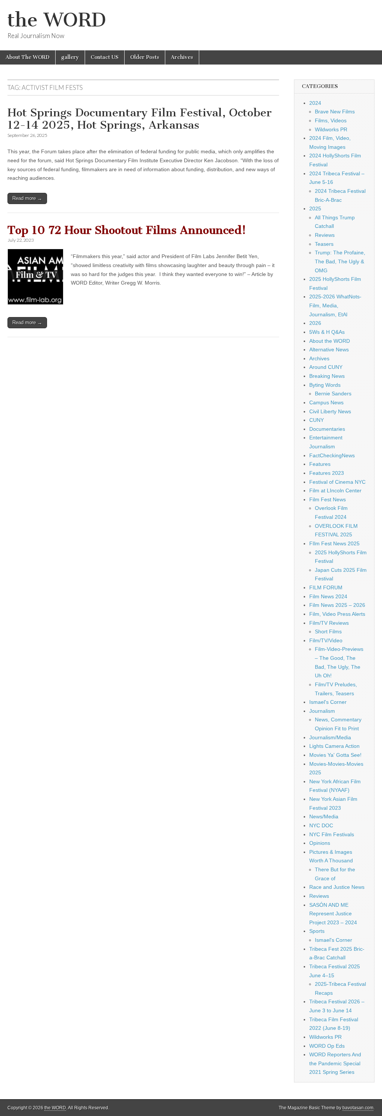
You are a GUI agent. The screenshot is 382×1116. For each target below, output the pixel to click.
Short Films (328, 631)
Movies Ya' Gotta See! (335, 755)
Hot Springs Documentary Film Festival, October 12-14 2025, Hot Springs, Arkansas (139, 119)
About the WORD (329, 341)
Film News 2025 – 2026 (337, 605)
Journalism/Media (330, 737)
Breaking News (327, 376)
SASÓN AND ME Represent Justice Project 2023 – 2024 (333, 913)
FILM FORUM (325, 587)
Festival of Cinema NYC (337, 482)
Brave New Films (335, 112)
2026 (315, 323)
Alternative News (329, 349)
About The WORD (28, 57)
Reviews (325, 235)
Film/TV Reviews (329, 623)
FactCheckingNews (332, 455)
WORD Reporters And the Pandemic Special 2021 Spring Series (335, 1063)
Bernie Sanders (333, 393)
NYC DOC (321, 825)
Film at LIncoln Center (335, 490)
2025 (315, 208)
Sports (317, 931)
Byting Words (325, 385)
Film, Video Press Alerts (337, 614)
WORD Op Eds (327, 1046)
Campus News (326, 402)
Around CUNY (325, 367)
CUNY (316, 420)
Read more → (27, 198)
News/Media (323, 816)
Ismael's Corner (328, 702)
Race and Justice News (336, 887)
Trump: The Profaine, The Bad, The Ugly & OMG (340, 261)
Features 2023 (326, 473)
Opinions (319, 843)
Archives (182, 57)
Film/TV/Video (325, 640)
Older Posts (144, 57)
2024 (315, 103)
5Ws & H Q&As (327, 332)
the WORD (56, 20)
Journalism (322, 711)
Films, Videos (331, 120)
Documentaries (327, 429)
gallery (70, 57)
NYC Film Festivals (331, 834)
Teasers (324, 244)
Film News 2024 (328, 596)
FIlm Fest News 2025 (334, 543)
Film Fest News (327, 499)
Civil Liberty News (330, 411)
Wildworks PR (331, 129)
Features (320, 464)
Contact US (105, 57)
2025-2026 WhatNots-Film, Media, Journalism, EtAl (335, 305)
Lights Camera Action (334, 746)
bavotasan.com (357, 1107)
